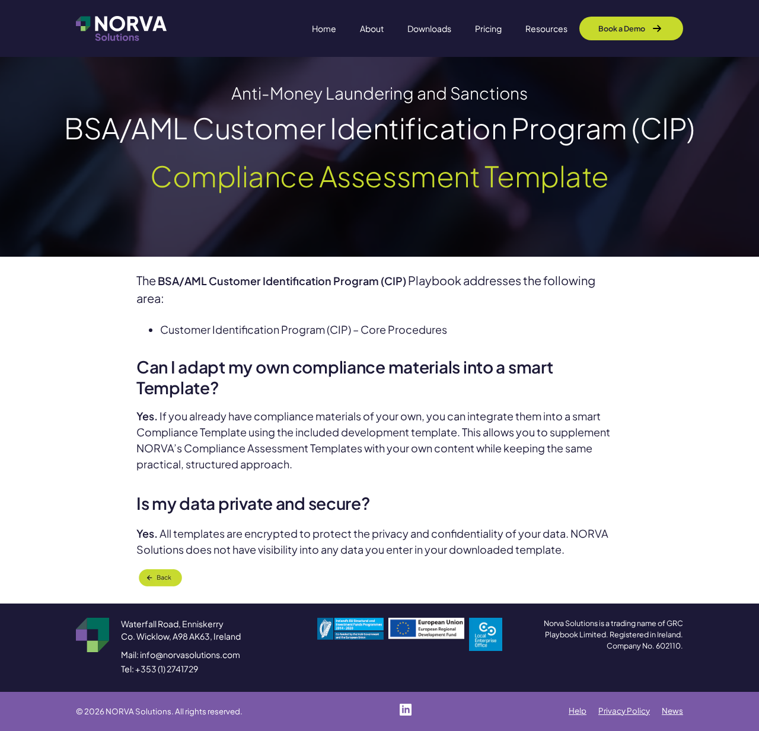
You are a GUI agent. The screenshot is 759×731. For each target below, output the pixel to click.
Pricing (488, 28)
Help (577, 711)
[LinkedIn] (406, 710)
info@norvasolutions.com (190, 654)
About (372, 28)
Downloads (429, 28)
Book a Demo (621, 28)
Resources (546, 28)
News (672, 711)
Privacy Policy (624, 711)
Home (324, 28)
